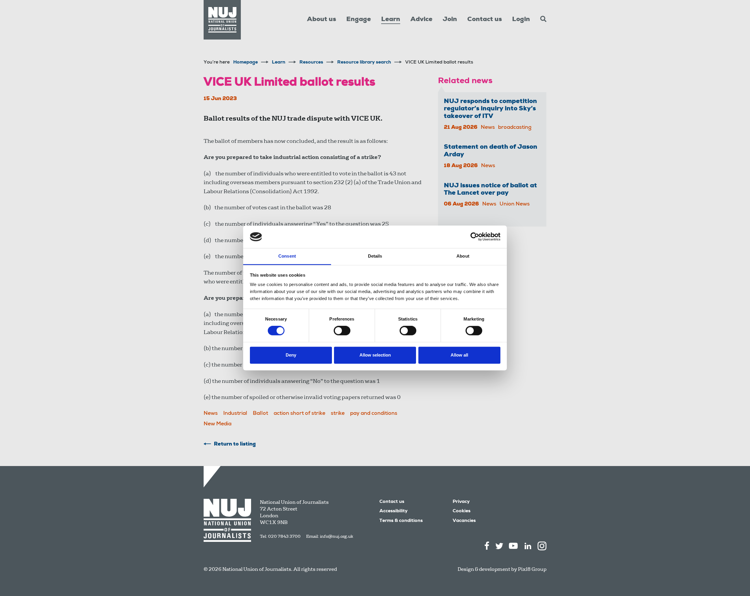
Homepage (245, 62)
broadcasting (514, 127)
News (211, 413)
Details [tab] (375, 256)
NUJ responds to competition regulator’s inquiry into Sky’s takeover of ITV (490, 109)
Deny (291, 354)
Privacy (461, 502)
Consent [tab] (287, 256)
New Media (217, 424)
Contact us (484, 19)
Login (521, 19)
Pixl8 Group (532, 569)
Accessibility (393, 511)
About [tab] (462, 256)
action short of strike (299, 413)
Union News (515, 204)
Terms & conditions (401, 521)
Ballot (260, 413)
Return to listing (235, 444)
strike (338, 413)
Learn (390, 19)
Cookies (462, 511)
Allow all (459, 354)
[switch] (342, 330)
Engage (358, 19)
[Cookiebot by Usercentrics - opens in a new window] (474, 236)
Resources (311, 62)
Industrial (235, 413)
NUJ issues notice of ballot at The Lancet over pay (490, 189)
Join (450, 19)
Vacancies (464, 521)
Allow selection (375, 354)
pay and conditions (373, 413)
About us (321, 19)
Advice (421, 19)
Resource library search (364, 62)
